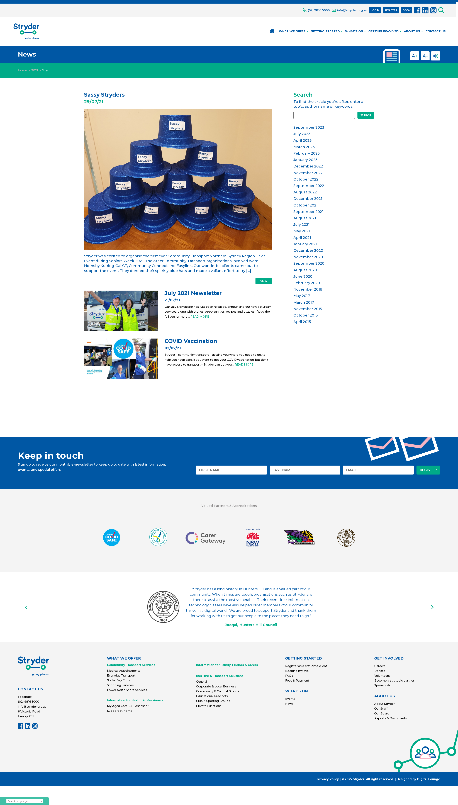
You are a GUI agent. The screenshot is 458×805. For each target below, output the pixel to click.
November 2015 (307, 309)
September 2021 (308, 212)
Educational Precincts (212, 696)
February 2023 (306, 153)
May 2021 (301, 231)
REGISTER (390, 10)
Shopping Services (120, 685)
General (201, 681)
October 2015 (305, 315)
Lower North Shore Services (127, 690)
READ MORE (199, 316)
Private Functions (208, 706)
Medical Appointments (123, 670)
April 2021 (302, 237)
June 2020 (302, 276)
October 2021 (305, 205)
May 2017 (301, 296)
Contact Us (435, 31)
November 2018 (307, 289)
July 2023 (301, 134)
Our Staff (380, 708)
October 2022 (305, 179)
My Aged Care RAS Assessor (127, 706)
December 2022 (308, 166)
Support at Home (119, 710)
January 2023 (305, 160)
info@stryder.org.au (32, 706)
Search (365, 115)
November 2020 (308, 257)
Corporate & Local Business (216, 686)
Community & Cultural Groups (217, 691)
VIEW (263, 281)
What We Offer (292, 31)
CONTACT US (30, 689)
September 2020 (308, 263)
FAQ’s (289, 675)
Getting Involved (383, 31)
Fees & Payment (297, 680)
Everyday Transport (121, 675)
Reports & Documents (390, 718)
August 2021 (304, 218)
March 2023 (304, 147)
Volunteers (382, 675)
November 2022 (308, 173)
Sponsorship (383, 685)
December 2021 (307, 198)
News (289, 704)
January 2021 (305, 244)
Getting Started (325, 31)
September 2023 (308, 127)
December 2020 (308, 250)
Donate (379, 671)
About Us (412, 31)
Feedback (25, 697)
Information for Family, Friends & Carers (227, 665)
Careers (380, 666)
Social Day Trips (118, 680)
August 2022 (305, 192)
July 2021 (301, 224)
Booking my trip (297, 671)
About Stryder (384, 704)
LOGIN (375, 10)
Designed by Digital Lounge (418, 779)
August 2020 (305, 270)
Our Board (381, 713)
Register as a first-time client (306, 666)
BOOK (407, 10)
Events (290, 699)
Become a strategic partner (394, 680)
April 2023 (302, 140)
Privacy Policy (328, 779)
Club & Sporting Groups (213, 701)
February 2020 (306, 283)
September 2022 (308, 186)
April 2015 (302, 322)
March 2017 (303, 302)
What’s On (354, 31)
